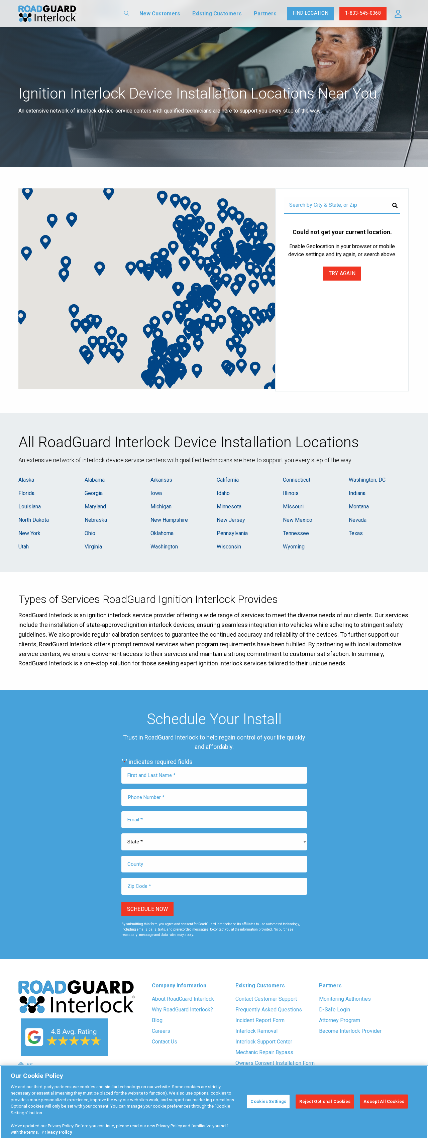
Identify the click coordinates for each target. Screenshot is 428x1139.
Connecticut (296, 480)
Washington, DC (367, 480)
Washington (164, 546)
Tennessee (296, 533)
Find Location (310, 13)
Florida (26, 493)
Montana (359, 506)
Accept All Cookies (383, 1101)
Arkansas (161, 480)
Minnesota (229, 506)
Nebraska (96, 520)
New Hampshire (169, 520)
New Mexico (297, 520)
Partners (265, 13)
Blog (157, 1020)
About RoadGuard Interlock (183, 999)
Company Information (179, 985)
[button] (398, 14)
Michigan (161, 506)
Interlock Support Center (263, 1041)
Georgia (94, 493)
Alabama (95, 480)
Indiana (357, 493)
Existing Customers (217, 13)
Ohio (90, 533)
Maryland (95, 506)
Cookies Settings (268, 1101)
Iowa (156, 493)
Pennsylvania (232, 533)
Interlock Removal (256, 1031)
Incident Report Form (260, 1020)
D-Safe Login (334, 1009)
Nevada (357, 520)
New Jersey (231, 520)
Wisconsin (229, 546)
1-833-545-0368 (363, 13)
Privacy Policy (56, 1132)
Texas (356, 533)
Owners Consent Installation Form (275, 1063)
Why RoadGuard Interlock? (182, 1009)
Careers (161, 1031)
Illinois (291, 493)
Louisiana (29, 506)
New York (29, 533)
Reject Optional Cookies (324, 1101)
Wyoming (294, 546)
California (228, 480)
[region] (214, 1102)
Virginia (93, 546)
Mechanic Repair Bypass (264, 1052)
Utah (23, 546)
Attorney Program (339, 1020)
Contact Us (164, 1041)
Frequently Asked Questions (268, 1009)
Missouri (293, 506)
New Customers (159, 13)
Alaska (26, 480)
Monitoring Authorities (345, 999)
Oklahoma (162, 533)
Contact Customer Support (266, 999)
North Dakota (33, 520)
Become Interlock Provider (350, 1031)
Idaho (223, 493)
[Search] (395, 205)
